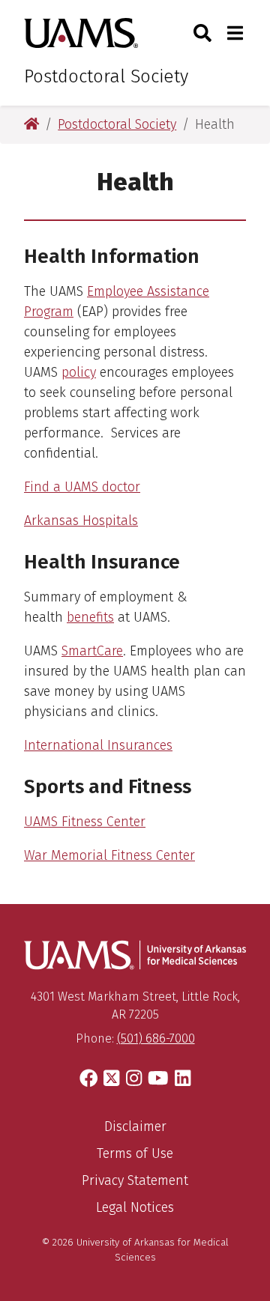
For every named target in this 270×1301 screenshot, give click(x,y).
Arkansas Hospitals (81, 520)
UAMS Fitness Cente (82, 821)
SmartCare (92, 651)
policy (79, 372)
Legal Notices (135, 1207)
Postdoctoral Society (106, 76)
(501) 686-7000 (156, 1038)
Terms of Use (135, 1153)
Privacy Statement (135, 1180)
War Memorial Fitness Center (109, 855)
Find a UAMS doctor (82, 487)
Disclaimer (135, 1126)
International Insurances (98, 745)
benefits (90, 617)
